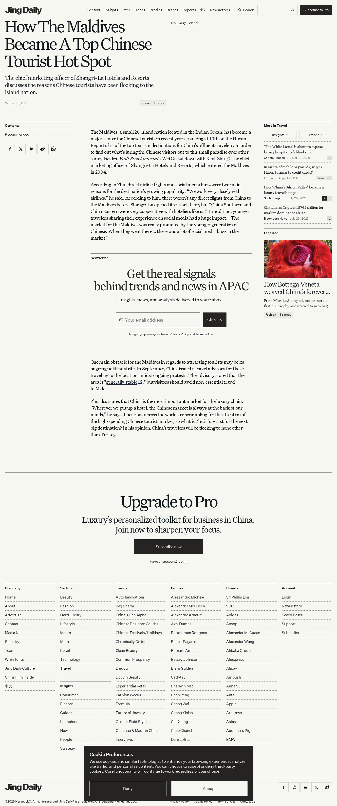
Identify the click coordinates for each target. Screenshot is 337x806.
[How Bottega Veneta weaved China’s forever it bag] (298, 259)
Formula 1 (124, 704)
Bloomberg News (275, 218)
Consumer (69, 695)
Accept (209, 788)
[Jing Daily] (23, 11)
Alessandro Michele (187, 597)
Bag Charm (125, 606)
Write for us (15, 659)
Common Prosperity (133, 659)
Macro (65, 632)
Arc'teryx (234, 712)
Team (9, 650)
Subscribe (290, 632)
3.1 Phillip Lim (237, 597)
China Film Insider (20, 677)
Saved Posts (292, 615)
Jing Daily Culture (20, 668)
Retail (65, 650)
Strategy (285, 315)
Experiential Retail (131, 686)
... (330, 158)
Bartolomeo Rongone (189, 632)
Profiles (156, 10)
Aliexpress (235, 659)
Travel (146, 103)
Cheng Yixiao (182, 712)
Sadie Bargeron (274, 198)
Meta (64, 641)
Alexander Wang (240, 641)
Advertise (13, 615)
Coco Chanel (181, 730)
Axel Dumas (181, 623)
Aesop (231, 623)
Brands (173, 10)
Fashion (270, 315)
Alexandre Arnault (186, 615)
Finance (159, 103)
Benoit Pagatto (183, 641)
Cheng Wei (180, 704)
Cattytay (178, 677)
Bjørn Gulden (182, 668)
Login (182, 561)
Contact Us (247, 801)
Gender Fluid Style (131, 721)
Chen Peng (180, 695)
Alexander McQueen (188, 606)
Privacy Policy (179, 334)
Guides (66, 712)
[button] (293, 10)
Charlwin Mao (182, 686)
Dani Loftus (180, 739)
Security (12, 641)
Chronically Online (131, 641)
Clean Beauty (127, 650)
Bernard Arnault (184, 650)
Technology (70, 659)
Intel (126, 10)
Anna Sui (234, 686)
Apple (231, 704)
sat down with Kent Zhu (201, 158)
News (64, 730)
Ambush (233, 677)
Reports (189, 10)
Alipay (231, 668)
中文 (8, 686)
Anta (230, 695)
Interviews (124, 739)
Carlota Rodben (274, 158)
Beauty (66, 597)
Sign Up (214, 319)
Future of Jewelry (130, 712)
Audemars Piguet (241, 730)
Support (289, 623)
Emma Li (270, 178)
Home (10, 597)
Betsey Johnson (184, 659)
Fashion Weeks (128, 695)
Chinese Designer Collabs (137, 623)
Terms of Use (205, 334)
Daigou (122, 668)
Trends (140, 10)
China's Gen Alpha (131, 615)
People (66, 739)
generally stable (121, 382)
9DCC (231, 606)
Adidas (232, 615)
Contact (12, 623)
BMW (231, 739)
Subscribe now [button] (169, 546)
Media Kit (13, 632)
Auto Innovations (130, 597)
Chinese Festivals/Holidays (139, 632)
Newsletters (220, 10)
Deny (128, 788)
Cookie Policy (203, 801)
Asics (231, 721)
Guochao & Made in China (137, 730)
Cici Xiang (179, 721)
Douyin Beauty (128, 677)
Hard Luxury (70, 615)
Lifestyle (67, 623)
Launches (68, 721)
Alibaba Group (238, 650)
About (10, 606)
